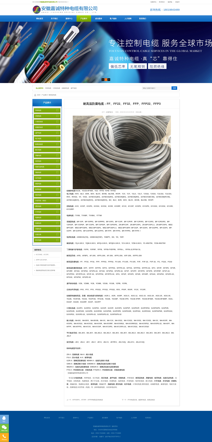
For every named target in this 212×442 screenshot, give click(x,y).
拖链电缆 (37, 172)
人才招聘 (128, 19)
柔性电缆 (37, 206)
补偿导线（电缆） (40, 201)
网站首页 (39, 19)
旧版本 (177, 2)
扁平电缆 (74, 88)
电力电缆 (37, 138)
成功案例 (98, 19)
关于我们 (54, 19)
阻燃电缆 (37, 223)
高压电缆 (37, 195)
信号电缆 (37, 178)
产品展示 (83, 19)
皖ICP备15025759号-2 (112, 436)
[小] (112, 112)
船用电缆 (37, 189)
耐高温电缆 (52, 95)
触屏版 (170, 2)
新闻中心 (69, 19)
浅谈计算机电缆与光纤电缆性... (46, 265)
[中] (109, 112)
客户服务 (113, 19)
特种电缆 (48, 88)
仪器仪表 (37, 234)
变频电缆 (37, 229)
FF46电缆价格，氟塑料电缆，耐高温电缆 (141, 400)
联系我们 (162, 2)
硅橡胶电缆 (65, 88)
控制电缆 (37, 116)
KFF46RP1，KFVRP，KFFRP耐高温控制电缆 (88, 400)
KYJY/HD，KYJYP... (42, 254)
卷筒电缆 (37, 161)
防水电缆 (37, 240)
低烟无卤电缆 (39, 167)
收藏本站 (153, 2)
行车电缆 (37, 212)
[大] (107, 112)
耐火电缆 (37, 150)
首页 (38, 95)
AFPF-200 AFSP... (42, 260)
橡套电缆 (37, 184)
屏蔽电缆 (37, 155)
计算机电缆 (56, 88)
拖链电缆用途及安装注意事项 (45, 270)
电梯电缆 (37, 217)
